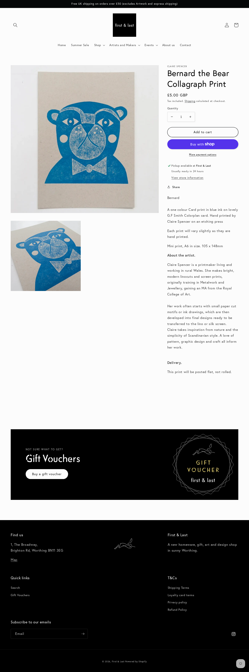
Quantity (172, 108)
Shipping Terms (178, 588)
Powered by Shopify (136, 661)
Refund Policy (177, 610)
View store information (187, 177)
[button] (15, 25)
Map (14, 559)
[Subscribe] (83, 634)
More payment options (202, 154)
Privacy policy (177, 602)
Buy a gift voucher (47, 474)
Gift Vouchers (20, 595)
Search (15, 588)
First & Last (118, 661)
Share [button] (176, 187)
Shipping (190, 101)
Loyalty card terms (181, 595)
